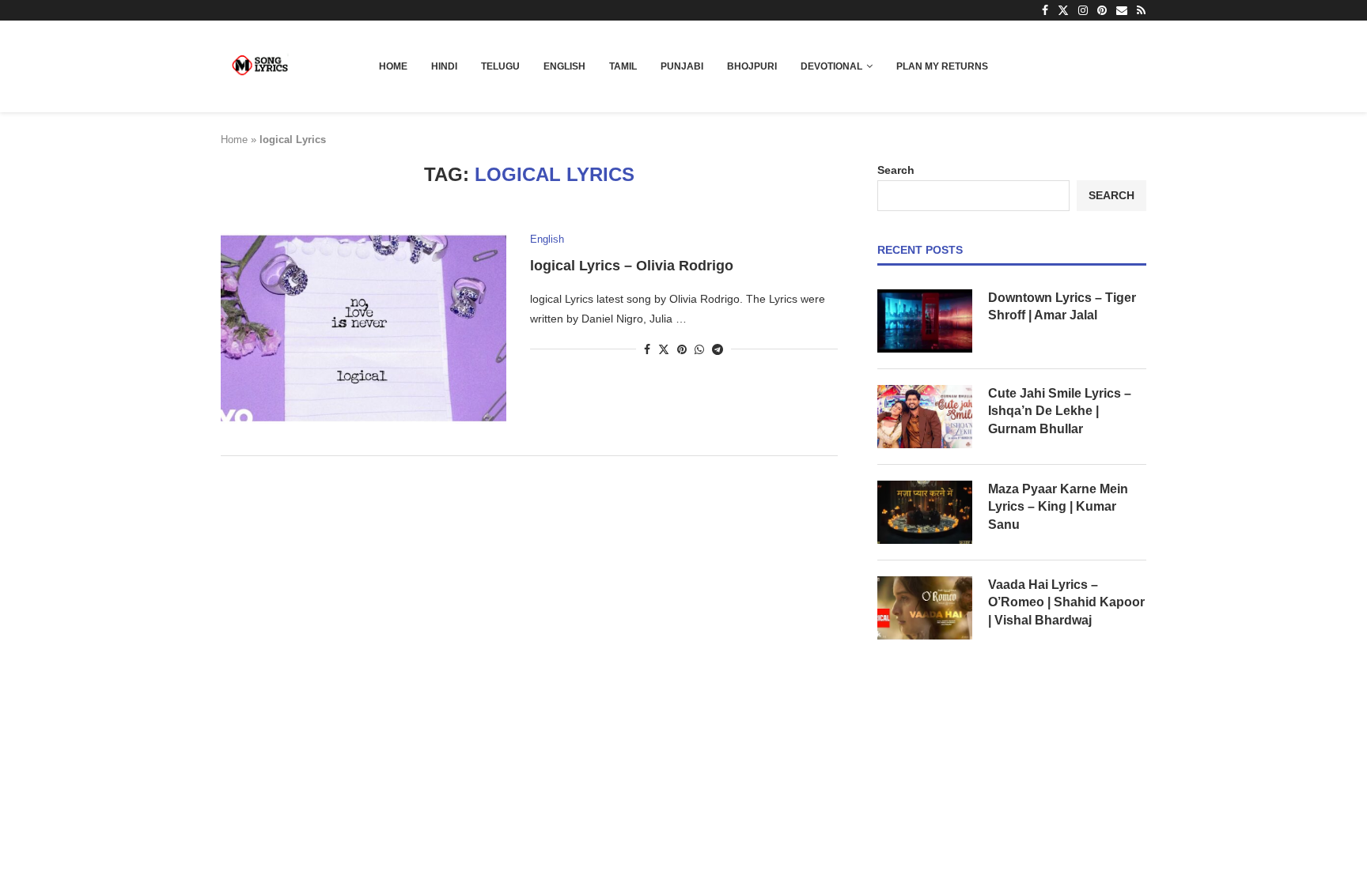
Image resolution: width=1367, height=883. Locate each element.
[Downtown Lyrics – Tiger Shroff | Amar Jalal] (924, 321)
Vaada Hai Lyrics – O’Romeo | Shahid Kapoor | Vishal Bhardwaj (1066, 602)
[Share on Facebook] (647, 349)
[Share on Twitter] (663, 349)
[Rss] (1141, 10)
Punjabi (682, 66)
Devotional (831, 66)
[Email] (1121, 10)
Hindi (444, 66)
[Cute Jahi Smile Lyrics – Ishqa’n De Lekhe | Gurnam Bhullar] (924, 416)
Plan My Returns (942, 66)
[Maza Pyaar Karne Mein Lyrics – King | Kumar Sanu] (924, 512)
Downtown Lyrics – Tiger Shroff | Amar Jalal (1062, 306)
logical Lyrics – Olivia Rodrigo (631, 266)
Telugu (500, 66)
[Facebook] (1045, 10)
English (564, 66)
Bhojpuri (752, 66)
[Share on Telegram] (717, 349)
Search (895, 170)
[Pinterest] (1102, 10)
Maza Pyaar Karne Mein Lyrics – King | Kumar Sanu (1058, 506)
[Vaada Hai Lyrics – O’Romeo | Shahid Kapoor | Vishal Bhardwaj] (924, 608)
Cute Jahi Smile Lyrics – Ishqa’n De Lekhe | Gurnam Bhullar (1059, 411)
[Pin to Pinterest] (682, 349)
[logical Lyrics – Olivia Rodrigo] (363, 328)
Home (393, 66)
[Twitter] (1063, 10)
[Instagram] (1083, 10)
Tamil (623, 66)
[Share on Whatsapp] (699, 349)
